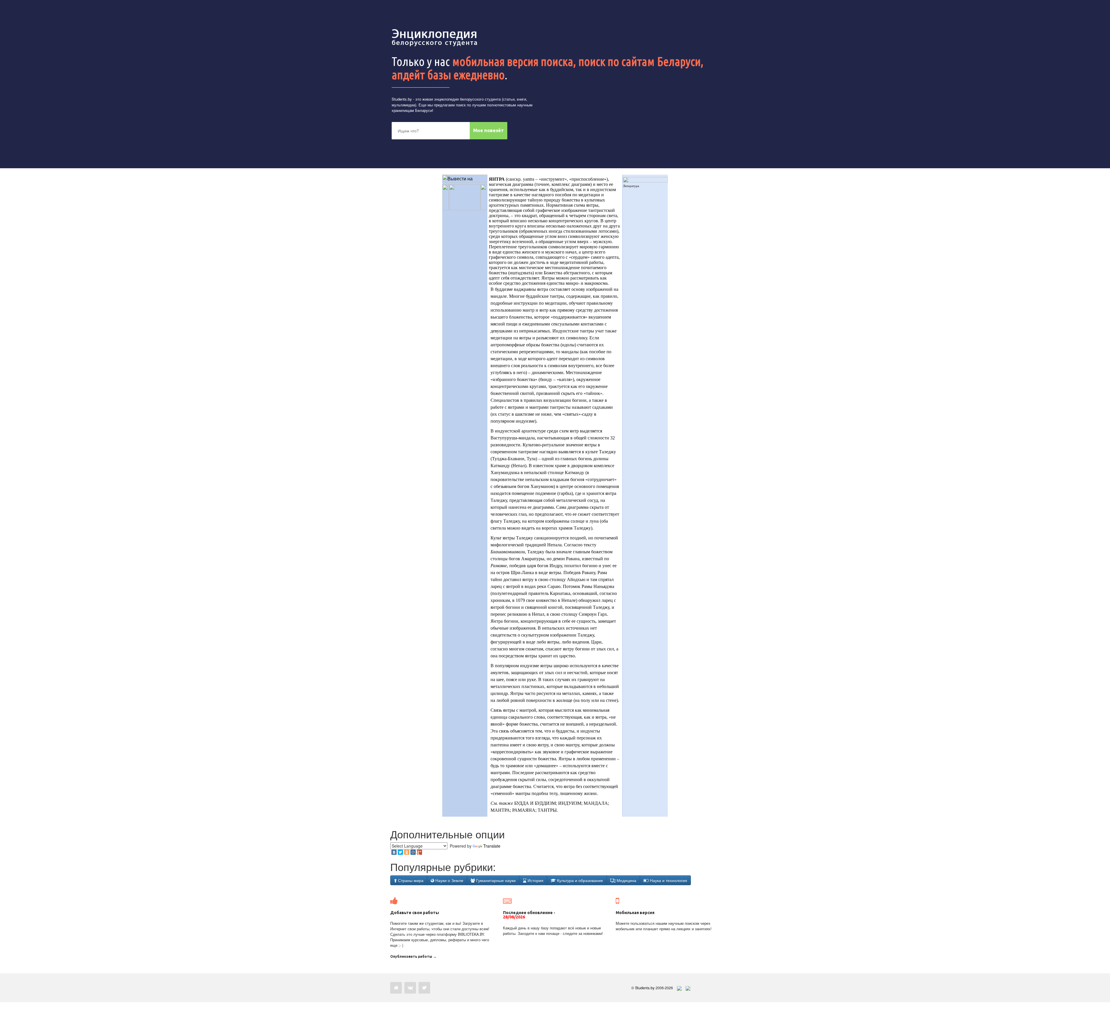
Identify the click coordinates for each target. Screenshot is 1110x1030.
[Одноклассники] (406, 852)
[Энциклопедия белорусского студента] (435, 37)
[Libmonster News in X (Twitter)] (424, 988)
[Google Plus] (419, 852)
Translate (491, 846)
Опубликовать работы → (413, 956)
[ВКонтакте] (394, 852)
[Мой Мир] (413, 852)
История (534, 880)
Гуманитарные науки (495, 880)
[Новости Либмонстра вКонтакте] (410, 988)
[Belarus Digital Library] (678, 987)
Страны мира (410, 880)
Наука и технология (668, 880)
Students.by (402, 99)
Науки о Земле (448, 880)
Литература (631, 186)
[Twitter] (400, 852)
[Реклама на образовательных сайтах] (688, 987)
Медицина (625, 880)
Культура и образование (579, 880)
